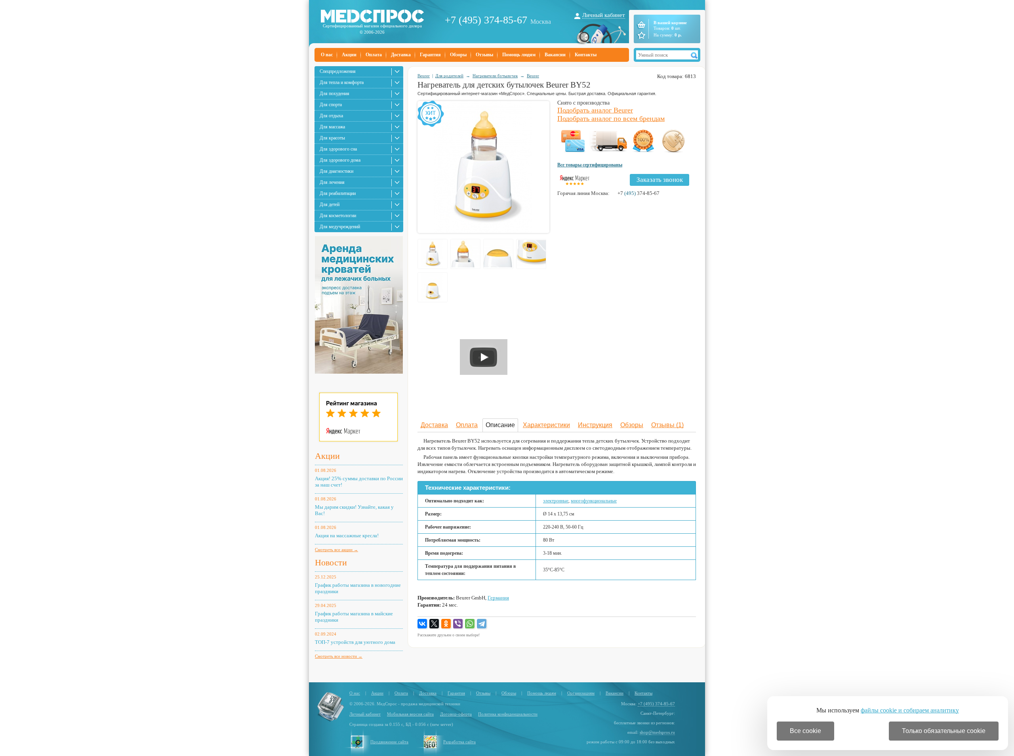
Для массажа (332, 127)
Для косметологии (338, 215)
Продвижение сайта (389, 741)
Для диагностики (336, 171)
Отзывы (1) (667, 425)
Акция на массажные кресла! (347, 535)
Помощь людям (519, 54)
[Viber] (458, 624)
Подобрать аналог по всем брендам (611, 118)
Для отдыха (331, 115)
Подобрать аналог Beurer (595, 110)
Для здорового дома (340, 160)
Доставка (401, 54)
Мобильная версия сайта (410, 714)
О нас (327, 54)
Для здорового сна (338, 149)
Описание (500, 425)
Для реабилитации (338, 193)
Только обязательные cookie (943, 730)
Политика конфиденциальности (507, 714)
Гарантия (430, 54)
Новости (331, 562)
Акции (349, 54)
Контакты (586, 54)
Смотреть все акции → (336, 549)
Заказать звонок (660, 179)
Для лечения (332, 182)
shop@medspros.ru (657, 732)
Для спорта (331, 104)
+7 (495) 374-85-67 (486, 20)
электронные (555, 501)
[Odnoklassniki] (446, 624)
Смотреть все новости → (338, 656)
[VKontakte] (422, 624)
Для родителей (449, 75)
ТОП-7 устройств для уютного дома (355, 642)
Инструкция (595, 425)
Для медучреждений (340, 226)
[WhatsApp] (470, 624)
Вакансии (555, 54)
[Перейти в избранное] (640, 35)
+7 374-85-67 (638, 193)
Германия (498, 598)
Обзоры (458, 54)
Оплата (374, 54)
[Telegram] (482, 624)
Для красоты (332, 138)
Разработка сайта (459, 741)
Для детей (329, 204)
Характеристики (546, 425)
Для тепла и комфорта (342, 82)
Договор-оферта (456, 714)
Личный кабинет (603, 15)
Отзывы (484, 54)
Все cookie (805, 730)
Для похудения (334, 93)
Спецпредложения (338, 71)
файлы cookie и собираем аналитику (910, 710)
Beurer (423, 75)
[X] (434, 624)
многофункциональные (594, 501)
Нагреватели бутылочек (495, 75)
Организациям (581, 693)
